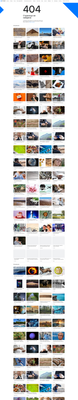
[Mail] (1, 1)
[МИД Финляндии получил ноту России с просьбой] (19, 390)
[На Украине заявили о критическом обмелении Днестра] (19, 203)
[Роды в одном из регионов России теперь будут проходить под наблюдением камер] (45, 364)
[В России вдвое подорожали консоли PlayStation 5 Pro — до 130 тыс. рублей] (32, 216)
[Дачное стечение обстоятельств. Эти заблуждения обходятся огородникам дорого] (19, 125)
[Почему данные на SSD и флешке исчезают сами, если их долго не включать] (32, 230)
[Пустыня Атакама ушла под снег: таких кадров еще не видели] (45, 203)
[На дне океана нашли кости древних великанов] (32, 325)
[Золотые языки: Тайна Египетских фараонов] (45, 164)
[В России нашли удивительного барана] (45, 299)
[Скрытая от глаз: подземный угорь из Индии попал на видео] (32, 125)
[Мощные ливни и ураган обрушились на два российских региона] (58, 99)
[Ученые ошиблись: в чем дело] (32, 164)
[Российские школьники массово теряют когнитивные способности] (32, 256)
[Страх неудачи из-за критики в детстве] (32, 282)
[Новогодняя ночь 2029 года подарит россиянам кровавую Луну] (45, 73)
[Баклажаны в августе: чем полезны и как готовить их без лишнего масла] (58, 86)
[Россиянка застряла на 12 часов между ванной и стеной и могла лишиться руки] (19, 282)
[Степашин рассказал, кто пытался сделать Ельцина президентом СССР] (19, 138)
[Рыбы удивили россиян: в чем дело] (32, 312)
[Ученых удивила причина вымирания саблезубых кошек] (58, 216)
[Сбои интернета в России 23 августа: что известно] (45, 125)
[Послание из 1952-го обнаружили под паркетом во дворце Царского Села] (19, 34)
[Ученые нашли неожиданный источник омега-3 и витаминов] (19, 151)
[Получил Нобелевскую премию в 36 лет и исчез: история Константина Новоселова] (32, 99)
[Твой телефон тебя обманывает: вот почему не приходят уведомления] (58, 282)
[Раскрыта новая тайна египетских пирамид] (32, 34)
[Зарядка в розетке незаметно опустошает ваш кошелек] (19, 47)
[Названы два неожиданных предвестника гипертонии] (58, 34)
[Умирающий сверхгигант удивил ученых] (45, 34)
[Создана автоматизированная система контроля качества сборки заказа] (32, 243)
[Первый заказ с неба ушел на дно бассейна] (19, 351)
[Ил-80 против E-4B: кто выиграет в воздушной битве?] (45, 190)
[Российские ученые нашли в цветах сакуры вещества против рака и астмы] (32, 190)
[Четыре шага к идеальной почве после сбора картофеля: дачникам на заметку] (32, 86)
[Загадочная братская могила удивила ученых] (45, 351)
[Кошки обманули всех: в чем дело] (45, 47)
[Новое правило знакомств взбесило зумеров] (32, 73)
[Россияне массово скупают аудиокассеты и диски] (19, 99)
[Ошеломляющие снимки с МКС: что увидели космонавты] (19, 312)
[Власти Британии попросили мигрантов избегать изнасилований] (32, 338)
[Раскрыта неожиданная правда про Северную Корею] (19, 325)
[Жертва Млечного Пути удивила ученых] (32, 112)
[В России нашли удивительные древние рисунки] (32, 60)
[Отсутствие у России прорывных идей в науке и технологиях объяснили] (32, 351)
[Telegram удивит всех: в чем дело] (19, 112)
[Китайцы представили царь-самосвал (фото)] (32, 47)
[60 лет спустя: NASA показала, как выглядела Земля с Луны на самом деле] (45, 256)
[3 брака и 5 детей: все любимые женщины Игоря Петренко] (45, 230)
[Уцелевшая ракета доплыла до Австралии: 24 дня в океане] (19, 299)
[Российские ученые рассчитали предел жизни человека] (58, 351)
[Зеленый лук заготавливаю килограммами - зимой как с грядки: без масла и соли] (32, 203)
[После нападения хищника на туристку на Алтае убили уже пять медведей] (45, 312)
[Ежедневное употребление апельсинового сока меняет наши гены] (45, 60)
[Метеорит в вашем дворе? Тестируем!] (45, 216)
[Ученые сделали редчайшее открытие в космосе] (58, 269)
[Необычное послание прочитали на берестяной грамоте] (45, 325)
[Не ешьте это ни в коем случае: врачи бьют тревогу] (58, 299)
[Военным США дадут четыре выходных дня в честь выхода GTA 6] (45, 282)
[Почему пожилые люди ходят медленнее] (58, 47)
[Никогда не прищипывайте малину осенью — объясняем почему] (19, 364)
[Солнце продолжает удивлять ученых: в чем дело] (58, 243)
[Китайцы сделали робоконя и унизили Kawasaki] (58, 230)
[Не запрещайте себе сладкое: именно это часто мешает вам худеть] (19, 216)
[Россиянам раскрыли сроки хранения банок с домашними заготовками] (32, 269)
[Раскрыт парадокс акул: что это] (58, 338)
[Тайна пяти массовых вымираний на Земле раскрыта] (32, 299)
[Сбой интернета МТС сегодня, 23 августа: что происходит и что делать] (45, 99)
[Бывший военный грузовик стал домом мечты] (19, 73)
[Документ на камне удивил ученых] (58, 312)
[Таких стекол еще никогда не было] (32, 177)
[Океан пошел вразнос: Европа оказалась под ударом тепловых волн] (58, 325)
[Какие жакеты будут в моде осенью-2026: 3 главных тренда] (58, 190)
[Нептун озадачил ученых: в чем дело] (32, 364)
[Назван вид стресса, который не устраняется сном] (58, 203)
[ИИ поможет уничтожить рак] (45, 151)
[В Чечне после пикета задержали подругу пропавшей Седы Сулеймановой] (58, 164)
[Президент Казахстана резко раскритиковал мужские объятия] (58, 364)
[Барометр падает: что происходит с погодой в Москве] (19, 230)
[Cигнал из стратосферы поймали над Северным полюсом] (19, 86)
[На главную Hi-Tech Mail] (4, 1)
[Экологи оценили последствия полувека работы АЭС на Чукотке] (45, 338)
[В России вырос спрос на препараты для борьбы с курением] (19, 177)
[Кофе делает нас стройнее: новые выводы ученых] (45, 112)
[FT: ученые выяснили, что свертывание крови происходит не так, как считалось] (19, 60)
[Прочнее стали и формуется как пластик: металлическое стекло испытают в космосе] (45, 177)
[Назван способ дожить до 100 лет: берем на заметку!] (45, 269)
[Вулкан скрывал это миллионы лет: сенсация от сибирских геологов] (58, 125)
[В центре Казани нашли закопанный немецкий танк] (45, 86)
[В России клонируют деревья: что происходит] (58, 112)
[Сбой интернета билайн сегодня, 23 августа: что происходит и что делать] (58, 151)
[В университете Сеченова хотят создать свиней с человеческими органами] (58, 390)
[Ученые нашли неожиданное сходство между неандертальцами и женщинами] (58, 60)
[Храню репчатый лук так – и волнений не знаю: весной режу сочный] (19, 190)
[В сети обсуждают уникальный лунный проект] (19, 256)
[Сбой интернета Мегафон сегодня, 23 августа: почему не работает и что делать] (58, 138)
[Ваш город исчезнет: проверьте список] (19, 338)
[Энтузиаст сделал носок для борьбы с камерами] (58, 73)
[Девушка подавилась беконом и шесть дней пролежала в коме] (45, 243)
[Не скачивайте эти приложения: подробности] (58, 177)
